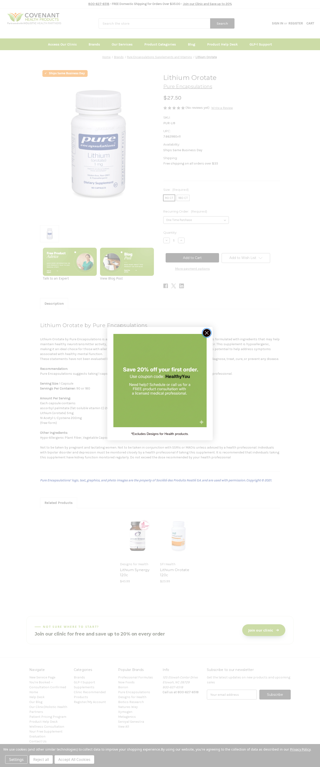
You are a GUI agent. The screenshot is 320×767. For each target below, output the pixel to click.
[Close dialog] (207, 333)
